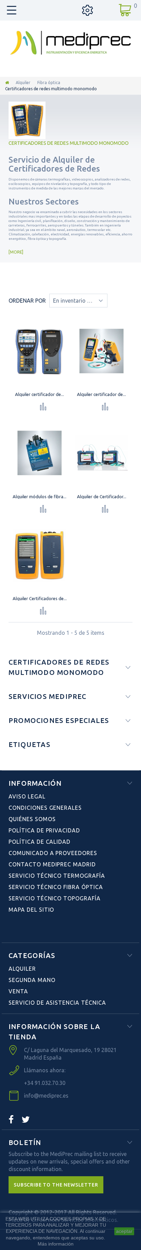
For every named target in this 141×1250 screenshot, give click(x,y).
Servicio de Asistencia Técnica (57, 1003)
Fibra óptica (48, 82)
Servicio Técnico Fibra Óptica (56, 887)
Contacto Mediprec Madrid (52, 864)
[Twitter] (26, 1119)
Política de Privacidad (44, 830)
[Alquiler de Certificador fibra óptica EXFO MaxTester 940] (101, 453)
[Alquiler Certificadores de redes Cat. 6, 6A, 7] (39, 555)
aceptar (124, 1231)
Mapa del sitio (31, 910)
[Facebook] (11, 1119)
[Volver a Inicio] (7, 82)
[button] (56, 1184)
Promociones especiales (59, 720)
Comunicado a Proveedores (53, 853)
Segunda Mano (32, 980)
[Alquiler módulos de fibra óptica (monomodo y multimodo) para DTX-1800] (39, 453)
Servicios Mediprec (48, 696)
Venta (18, 991)
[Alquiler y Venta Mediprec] (70, 43)
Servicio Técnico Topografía (55, 898)
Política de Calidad (39, 842)
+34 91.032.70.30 (44, 1083)
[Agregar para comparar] (43, 406)
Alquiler (23, 82)
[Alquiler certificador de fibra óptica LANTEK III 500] (39, 351)
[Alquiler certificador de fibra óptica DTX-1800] (101, 351)
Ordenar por (27, 300)
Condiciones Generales (45, 808)
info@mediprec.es (46, 1096)
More (16, 252)
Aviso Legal (27, 796)
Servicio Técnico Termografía (57, 876)
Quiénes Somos (32, 819)
